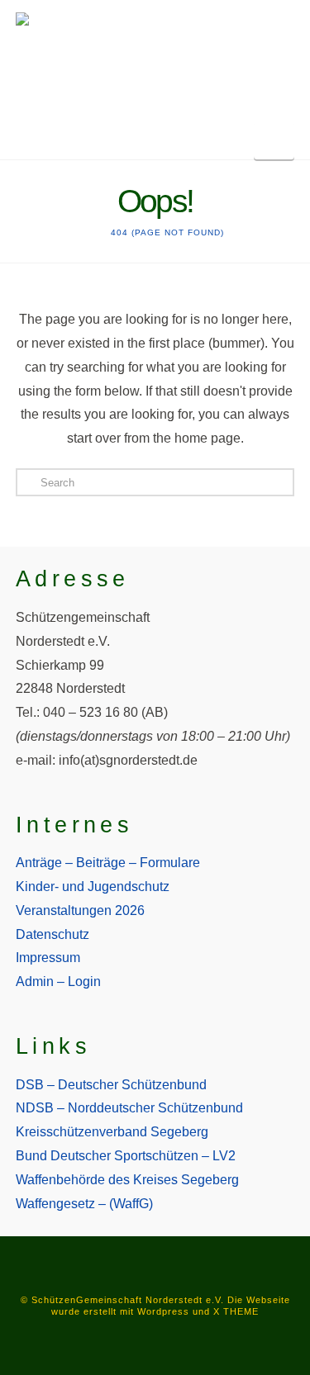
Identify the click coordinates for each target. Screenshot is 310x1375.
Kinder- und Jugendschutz (92, 887)
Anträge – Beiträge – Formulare (108, 863)
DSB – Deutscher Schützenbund (111, 1085)
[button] (274, 140)
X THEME (236, 1311)
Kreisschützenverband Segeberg (112, 1132)
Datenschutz (52, 934)
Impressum (48, 958)
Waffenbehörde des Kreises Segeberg (127, 1180)
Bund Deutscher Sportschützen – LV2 (126, 1156)
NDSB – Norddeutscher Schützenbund (129, 1108)
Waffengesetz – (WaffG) (84, 1204)
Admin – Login (58, 981)
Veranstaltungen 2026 (80, 910)
